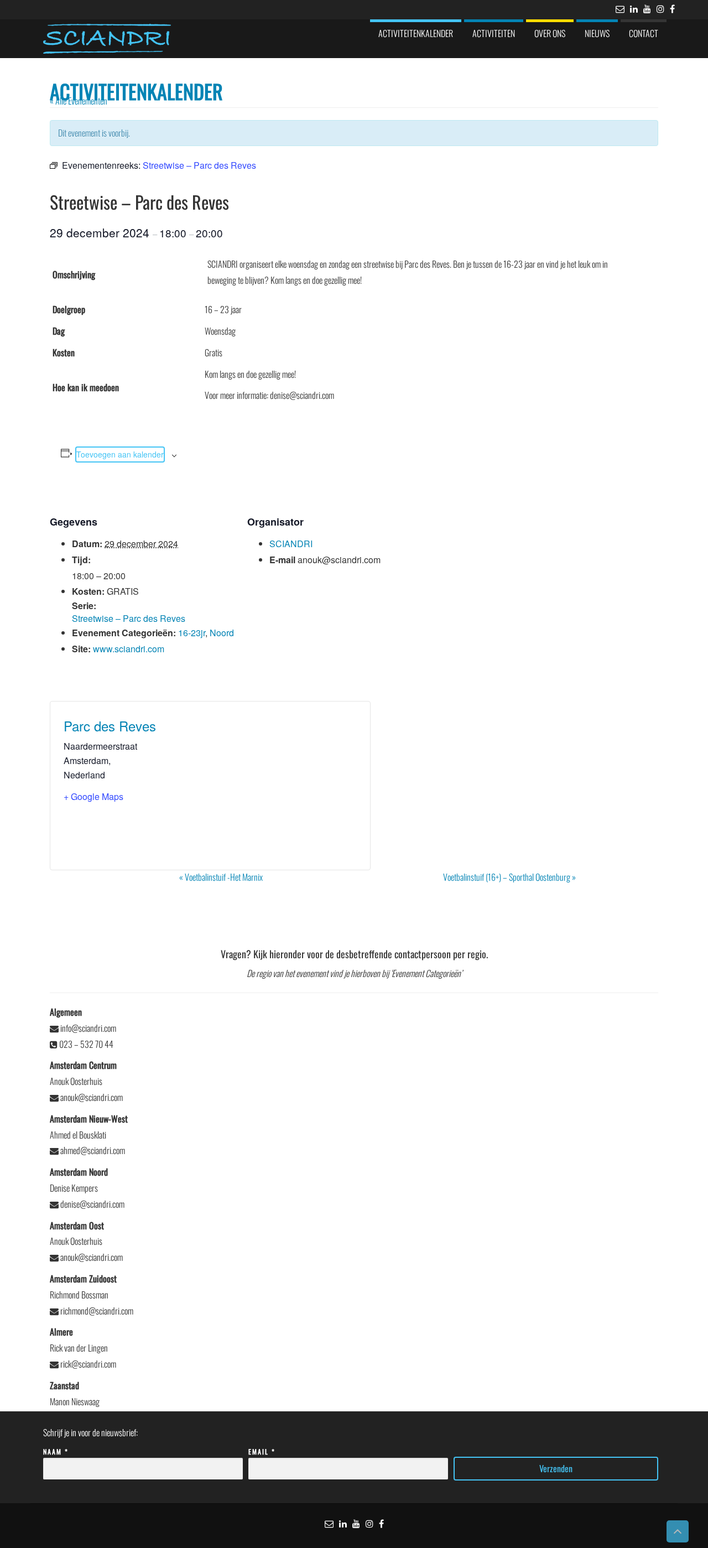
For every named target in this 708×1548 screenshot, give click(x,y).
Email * (261, 1451)
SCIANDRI (291, 543)
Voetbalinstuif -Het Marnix (221, 877)
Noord (222, 632)
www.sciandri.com (128, 648)
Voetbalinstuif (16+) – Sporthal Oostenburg (509, 877)
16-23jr (191, 632)
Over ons (549, 33)
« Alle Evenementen (78, 100)
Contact (643, 33)
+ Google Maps (93, 796)
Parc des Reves (110, 725)
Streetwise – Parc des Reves (128, 618)
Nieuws (597, 33)
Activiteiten (493, 33)
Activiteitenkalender (415, 33)
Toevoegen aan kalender (120, 454)
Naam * (56, 1451)
